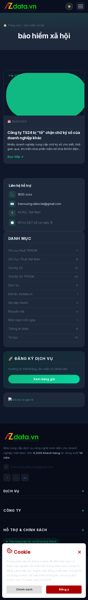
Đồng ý (64, 589)
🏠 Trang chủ (12, 25)
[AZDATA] (20, 6)
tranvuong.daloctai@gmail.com (35, 204)
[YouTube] (16, 477)
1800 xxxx (21, 194)
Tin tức (14, 75)
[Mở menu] (80, 6)
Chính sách (24, 589)
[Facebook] (7, 477)
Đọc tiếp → (15, 156)
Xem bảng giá (44, 379)
